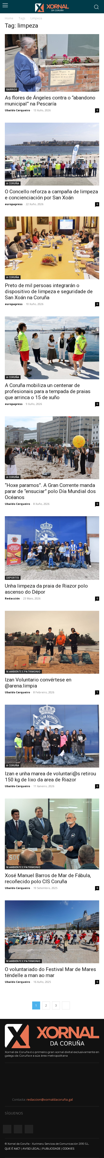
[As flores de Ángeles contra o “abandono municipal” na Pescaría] (52, 63)
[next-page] (66, 1005)
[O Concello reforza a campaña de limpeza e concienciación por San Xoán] (52, 154)
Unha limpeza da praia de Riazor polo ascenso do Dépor (46, 589)
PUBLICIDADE (51, 1148)
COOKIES (68, 1148)
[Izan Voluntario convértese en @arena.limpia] (52, 642)
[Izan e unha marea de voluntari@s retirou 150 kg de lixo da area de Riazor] (52, 736)
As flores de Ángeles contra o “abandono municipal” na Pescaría (50, 101)
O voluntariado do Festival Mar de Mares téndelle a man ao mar (50, 972)
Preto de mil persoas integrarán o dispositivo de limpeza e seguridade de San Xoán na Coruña (49, 291)
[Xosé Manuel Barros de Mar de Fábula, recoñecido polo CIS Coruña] (52, 834)
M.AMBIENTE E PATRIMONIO (23, 671)
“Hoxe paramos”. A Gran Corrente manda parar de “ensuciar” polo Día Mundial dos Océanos (50, 491)
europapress (13, 204)
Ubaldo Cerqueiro (17, 110)
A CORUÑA (12, 183)
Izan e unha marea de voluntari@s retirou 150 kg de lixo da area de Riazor (50, 777)
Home (9, 18)
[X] (29, 1129)
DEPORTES (12, 577)
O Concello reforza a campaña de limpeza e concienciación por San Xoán (51, 195)
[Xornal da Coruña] (52, 7)
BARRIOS (11, 89)
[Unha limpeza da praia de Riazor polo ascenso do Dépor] (52, 548)
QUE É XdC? (12, 1148)
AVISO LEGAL (31, 1148)
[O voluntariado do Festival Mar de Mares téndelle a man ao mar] (52, 931)
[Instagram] (18, 1129)
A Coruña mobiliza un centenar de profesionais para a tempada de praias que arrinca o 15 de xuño (47, 391)
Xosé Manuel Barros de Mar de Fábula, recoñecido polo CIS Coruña (48, 878)
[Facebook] (7, 1129)
